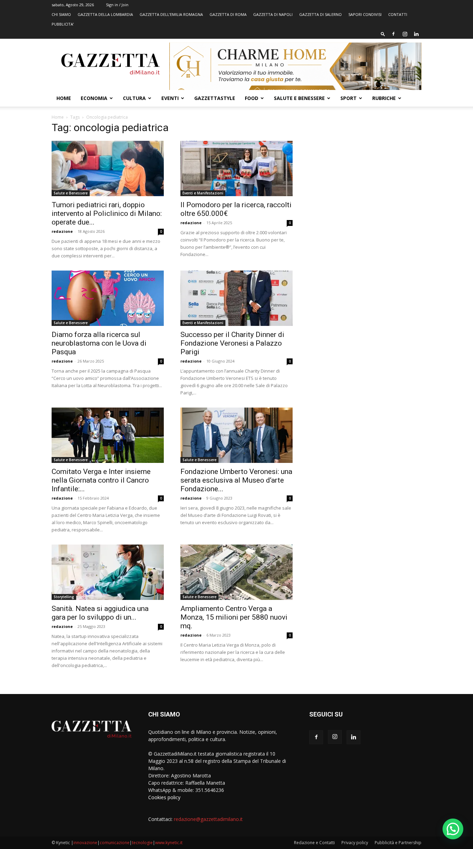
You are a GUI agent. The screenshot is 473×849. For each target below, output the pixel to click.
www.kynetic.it (168, 843)
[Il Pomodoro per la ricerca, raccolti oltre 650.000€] (236, 168)
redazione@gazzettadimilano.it (208, 819)
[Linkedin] (416, 34)
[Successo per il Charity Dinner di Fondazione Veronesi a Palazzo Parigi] (236, 298)
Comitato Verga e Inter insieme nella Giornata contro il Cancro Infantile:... (101, 480)
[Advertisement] (365, 174)
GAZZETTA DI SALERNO (320, 14)
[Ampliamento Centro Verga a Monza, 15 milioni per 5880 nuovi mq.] (236, 572)
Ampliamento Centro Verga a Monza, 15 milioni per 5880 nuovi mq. (233, 617)
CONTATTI (397, 14)
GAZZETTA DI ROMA (228, 14)
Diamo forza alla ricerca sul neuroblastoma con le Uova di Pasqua (99, 343)
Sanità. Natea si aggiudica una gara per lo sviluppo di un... (100, 612)
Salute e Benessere (299, 98)
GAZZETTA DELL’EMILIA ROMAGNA (171, 14)
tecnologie (142, 843)
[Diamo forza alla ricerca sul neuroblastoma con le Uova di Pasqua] (108, 298)
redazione (62, 231)
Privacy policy (354, 843)
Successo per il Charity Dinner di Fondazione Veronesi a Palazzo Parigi (232, 343)
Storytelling (64, 596)
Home (63, 98)
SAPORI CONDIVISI (365, 14)
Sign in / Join (117, 4)
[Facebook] (393, 34)
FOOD (251, 98)
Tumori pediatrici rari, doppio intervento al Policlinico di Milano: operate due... (107, 213)
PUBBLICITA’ (63, 24)
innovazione (85, 843)
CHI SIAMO (61, 14)
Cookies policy (164, 797)
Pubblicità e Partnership (398, 843)
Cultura (134, 98)
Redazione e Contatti (314, 843)
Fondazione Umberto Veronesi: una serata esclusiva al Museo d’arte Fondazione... (236, 480)
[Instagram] (405, 34)
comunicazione (115, 843)
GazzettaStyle (214, 98)
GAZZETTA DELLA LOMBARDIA (105, 14)
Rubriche (384, 98)
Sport (348, 98)
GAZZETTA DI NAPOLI (273, 14)
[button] (383, 33)
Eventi (170, 98)
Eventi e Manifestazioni (202, 193)
